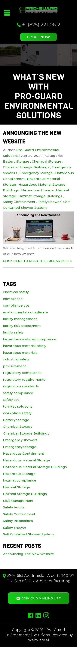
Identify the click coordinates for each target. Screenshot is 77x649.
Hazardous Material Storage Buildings (35, 467)
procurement (14, 366)
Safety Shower (49, 202)
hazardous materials (20, 353)
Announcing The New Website (28, 554)
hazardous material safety (24, 346)
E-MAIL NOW (38, 37)
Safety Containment (19, 202)
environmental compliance (25, 312)
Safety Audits (13, 507)
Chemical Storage (46, 161)
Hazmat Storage (16, 487)
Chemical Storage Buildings (26, 167)
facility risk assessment (22, 326)
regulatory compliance (22, 373)
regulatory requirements (24, 379)
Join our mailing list (41, 598)
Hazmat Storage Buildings (40, 196)
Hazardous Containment (23, 453)
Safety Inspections (18, 521)
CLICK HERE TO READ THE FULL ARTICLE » (37, 261)
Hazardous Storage (37, 190)
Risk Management (18, 501)
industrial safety (16, 359)
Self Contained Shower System (28, 534)
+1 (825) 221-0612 (41, 25)
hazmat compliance (19, 480)
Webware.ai (38, 640)
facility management (20, 319)
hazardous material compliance (29, 339)
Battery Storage (16, 161)
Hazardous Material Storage (26, 460)
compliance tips (16, 305)
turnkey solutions (17, 406)
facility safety (13, 332)
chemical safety (16, 292)
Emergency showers (20, 440)
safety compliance (18, 393)
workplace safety (17, 413)
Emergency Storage (36, 173)
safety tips (11, 400)
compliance (13, 299)
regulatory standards (21, 386)
